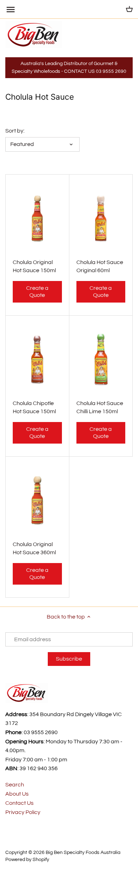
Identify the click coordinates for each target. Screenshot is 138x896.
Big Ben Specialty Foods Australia (83, 852)
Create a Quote (37, 291)
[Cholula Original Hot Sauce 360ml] (37, 500)
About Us (17, 794)
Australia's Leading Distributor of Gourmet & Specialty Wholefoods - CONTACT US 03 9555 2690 (69, 67)
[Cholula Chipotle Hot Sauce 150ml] (37, 359)
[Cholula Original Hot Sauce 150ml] (37, 218)
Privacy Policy (22, 812)
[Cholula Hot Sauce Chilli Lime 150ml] (101, 359)
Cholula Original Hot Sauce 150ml (34, 266)
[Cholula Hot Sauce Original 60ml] (101, 218)
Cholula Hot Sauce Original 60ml (99, 266)
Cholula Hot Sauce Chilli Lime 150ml (99, 407)
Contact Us (19, 803)
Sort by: (14, 131)
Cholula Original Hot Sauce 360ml (34, 548)
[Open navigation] (10, 9)
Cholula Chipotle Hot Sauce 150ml (34, 407)
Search (14, 784)
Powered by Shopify (27, 859)
